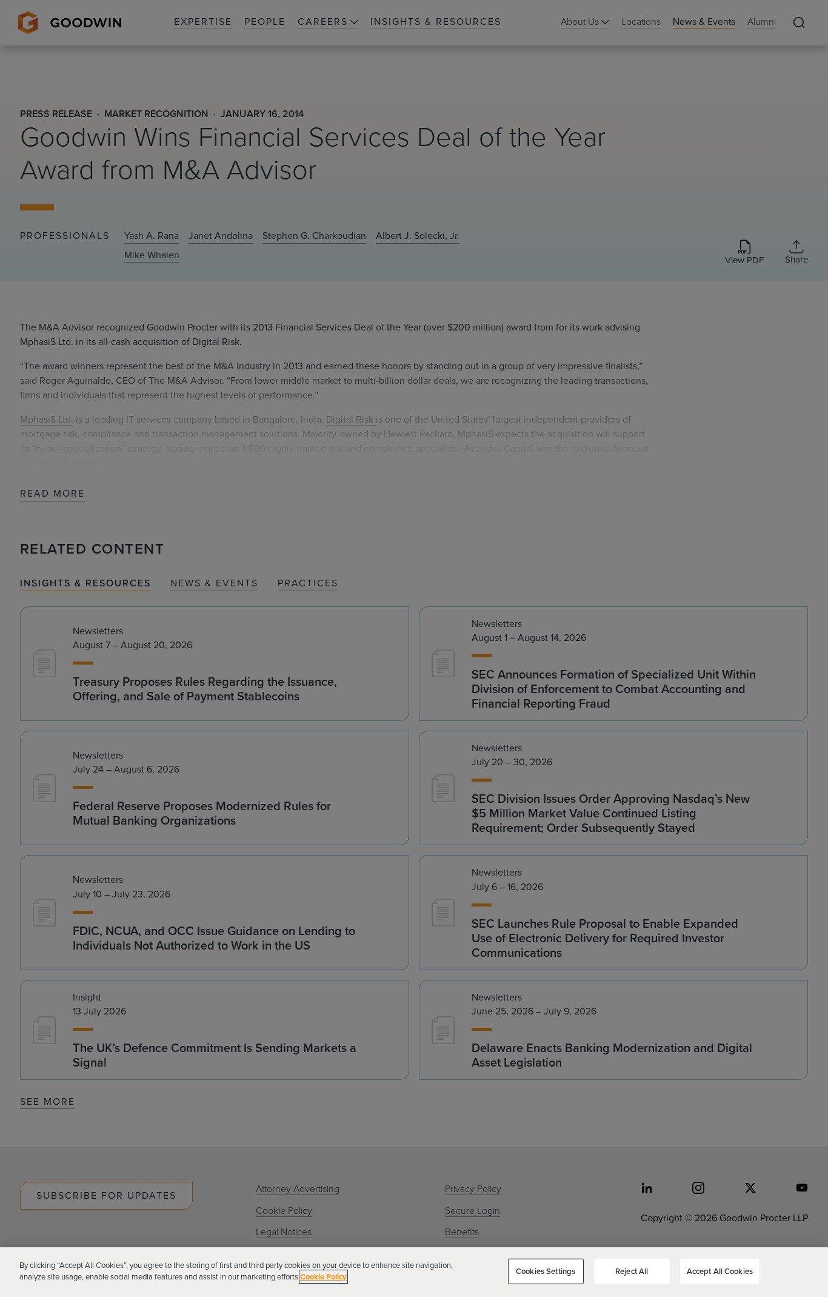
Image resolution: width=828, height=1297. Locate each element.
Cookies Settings (545, 1271)
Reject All (631, 1271)
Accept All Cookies (720, 1271)
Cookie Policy (323, 1276)
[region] (414, 1272)
